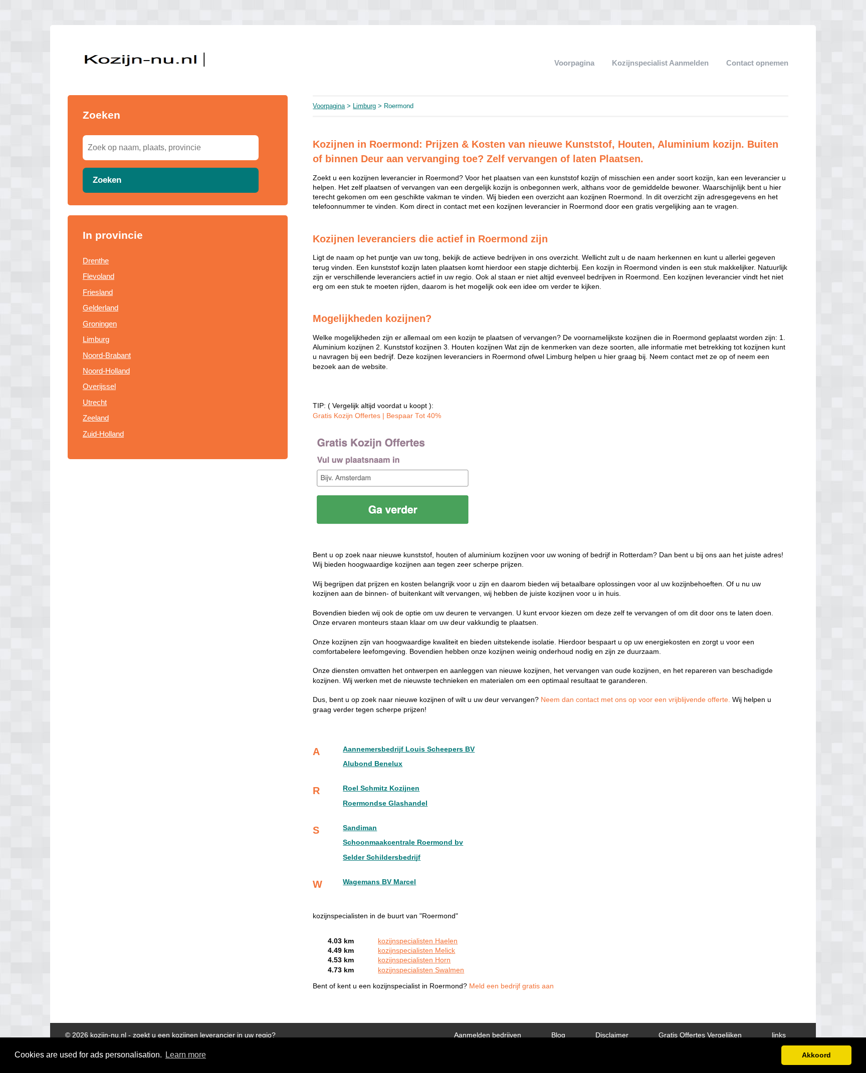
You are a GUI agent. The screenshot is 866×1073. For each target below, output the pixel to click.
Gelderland (100, 307)
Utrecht (95, 402)
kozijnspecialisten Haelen (418, 941)
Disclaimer (611, 1035)
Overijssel (99, 386)
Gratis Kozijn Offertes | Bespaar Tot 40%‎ (377, 416)
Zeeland (96, 418)
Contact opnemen (757, 63)
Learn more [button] (185, 1054)
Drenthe (96, 260)
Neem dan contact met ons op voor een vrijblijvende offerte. (636, 699)
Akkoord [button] (816, 1055)
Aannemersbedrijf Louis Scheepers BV (409, 749)
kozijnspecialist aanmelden (660, 63)
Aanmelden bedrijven (487, 1035)
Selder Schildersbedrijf (381, 857)
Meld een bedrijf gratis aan (511, 986)
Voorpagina (574, 63)
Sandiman (360, 828)
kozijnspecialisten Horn (414, 960)
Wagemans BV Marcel (379, 882)
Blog (558, 1035)
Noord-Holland (106, 371)
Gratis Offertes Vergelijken (700, 1035)
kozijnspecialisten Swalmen (421, 970)
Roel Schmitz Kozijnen (381, 788)
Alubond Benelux (372, 764)
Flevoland (98, 276)
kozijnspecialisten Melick (416, 950)
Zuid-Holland (103, 434)
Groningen (100, 323)
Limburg (96, 339)
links (779, 1035)
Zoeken (107, 179)
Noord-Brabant (107, 355)
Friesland (98, 292)
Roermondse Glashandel (385, 803)
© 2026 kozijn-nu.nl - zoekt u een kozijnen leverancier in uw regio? (170, 1035)
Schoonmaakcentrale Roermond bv (403, 842)
